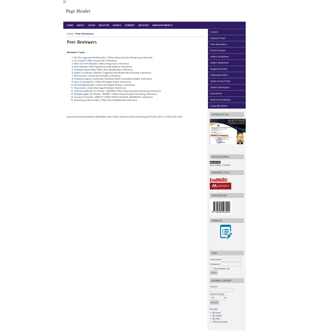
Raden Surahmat (83, 72)
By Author (217, 315)
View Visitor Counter (220, 165)
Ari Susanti (79, 60)
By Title (216, 318)
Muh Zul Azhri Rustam (85, 63)
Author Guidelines (219, 56)
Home (70, 25)
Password (215, 264)
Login (91, 25)
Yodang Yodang (82, 78)
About (81, 25)
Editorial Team (217, 38)
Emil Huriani (80, 75)
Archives (143, 25)
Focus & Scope (217, 50)
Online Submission (219, 87)
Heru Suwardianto (84, 81)
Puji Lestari (80, 87)
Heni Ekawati (80, 66)
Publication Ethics (219, 75)
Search (117, 25)
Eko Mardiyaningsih (84, 84)
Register (104, 25)
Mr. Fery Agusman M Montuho (90, 57)
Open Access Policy (220, 81)
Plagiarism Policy (218, 68)
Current (130, 25)
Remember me (222, 268)
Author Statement (219, 62)
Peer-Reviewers (218, 44)
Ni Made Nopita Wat (84, 69)
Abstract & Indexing (220, 99)
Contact (214, 31)
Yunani (77, 97)
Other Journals (219, 321)
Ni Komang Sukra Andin (86, 100)
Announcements (162, 25)
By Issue (216, 312)
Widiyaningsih (81, 94)
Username (215, 259)
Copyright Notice (219, 105)
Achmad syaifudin (83, 90)
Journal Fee (216, 93)
